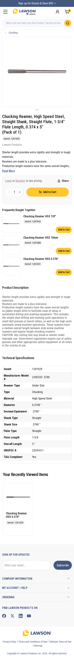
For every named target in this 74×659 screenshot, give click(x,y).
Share (65, 181)
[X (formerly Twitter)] (12, 616)
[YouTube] (29, 616)
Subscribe (63, 565)
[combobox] (37, 23)
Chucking (13, 32)
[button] (31, 109)
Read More (8, 171)
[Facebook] (4, 616)
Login (8, 181)
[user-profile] (57, 12)
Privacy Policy (9, 641)
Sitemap (38, 645)
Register (20, 181)
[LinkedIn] (21, 616)
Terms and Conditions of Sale (33, 641)
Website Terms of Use (60, 641)
